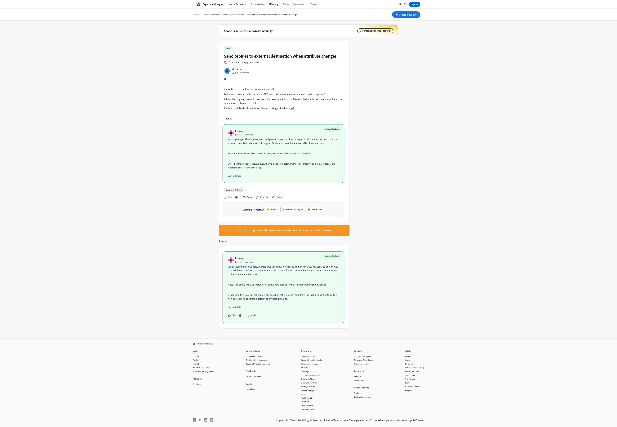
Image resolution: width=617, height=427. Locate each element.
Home (197, 14)
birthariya (240, 131)
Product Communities (211, 14)
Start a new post (305, 230)
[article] (283, 287)
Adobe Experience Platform (233, 14)
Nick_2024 (236, 69)
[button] (406, 14)
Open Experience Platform (377, 30)
